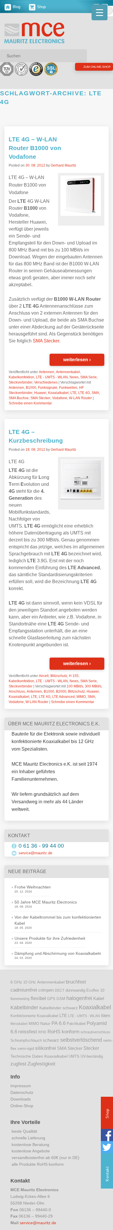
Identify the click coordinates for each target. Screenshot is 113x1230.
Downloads (20, 1099)
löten (105, 1015)
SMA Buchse (19, 398)
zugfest (18, 1064)
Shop (41, 7)
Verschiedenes (46, 382)
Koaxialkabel (58, 393)
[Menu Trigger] (99, 12)
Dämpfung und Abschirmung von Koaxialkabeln (57, 953)
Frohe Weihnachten (32, 887)
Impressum (20, 1085)
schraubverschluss (95, 1032)
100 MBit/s (75, 686)
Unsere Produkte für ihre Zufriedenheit (49, 938)
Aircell (44, 676)
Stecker (91, 1048)
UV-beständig (92, 1056)
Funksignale (47, 388)
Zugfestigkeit (41, 1064)
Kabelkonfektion (21, 377)
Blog (16, 7)
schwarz (51, 1040)
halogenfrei (79, 998)
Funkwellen (68, 388)
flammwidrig (20, 999)
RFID (42, 1032)
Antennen (46, 372)
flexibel (38, 998)
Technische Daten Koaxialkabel (39, 1056)
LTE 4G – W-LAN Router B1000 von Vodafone (35, 148)
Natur (45, 1023)
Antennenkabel (68, 372)
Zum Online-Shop (83, 67)
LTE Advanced (63, 697)
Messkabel (19, 1024)
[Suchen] (80, 55)
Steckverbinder (20, 382)
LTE (73, 393)
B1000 (31, 388)
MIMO (81, 697)
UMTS (74, 1056)
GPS (51, 999)
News (74, 377)
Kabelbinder (24, 1007)
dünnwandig (75, 990)
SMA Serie (88, 377)
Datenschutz (21, 1092)
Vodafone (59, 398)
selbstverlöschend (81, 1040)
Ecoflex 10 (95, 990)
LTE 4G (84, 393)
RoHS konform (63, 1031)
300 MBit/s (93, 686)
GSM (61, 999)
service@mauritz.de (35, 853)
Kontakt (107, 1174)
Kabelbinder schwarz (58, 1007)
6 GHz (16, 982)
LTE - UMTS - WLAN (52, 377)
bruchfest (76, 982)
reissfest (27, 1031)
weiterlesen (77, 359)
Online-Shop (21, 1105)
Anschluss (17, 691)
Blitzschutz (58, 676)
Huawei (40, 393)
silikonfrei (45, 1048)
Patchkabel (76, 1023)
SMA (95, 393)
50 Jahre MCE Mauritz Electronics (45, 902)
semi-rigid (26, 1049)
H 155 (74, 676)
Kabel (98, 998)
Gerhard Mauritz (63, 165)
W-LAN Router (80, 398)
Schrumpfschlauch (26, 1040)
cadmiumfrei (23, 990)
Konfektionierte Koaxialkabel (34, 1016)
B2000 (61, 691)
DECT (59, 990)
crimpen (46, 990)
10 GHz (29, 982)
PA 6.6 (58, 1023)
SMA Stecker (46, 340)
